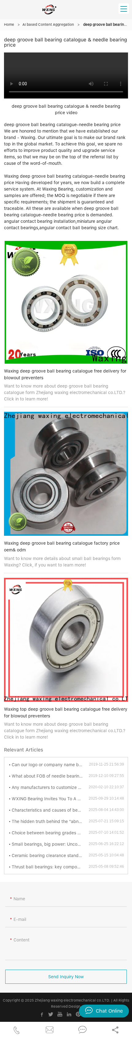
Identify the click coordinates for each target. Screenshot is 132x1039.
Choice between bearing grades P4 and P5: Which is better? (50, 832)
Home (9, 24)
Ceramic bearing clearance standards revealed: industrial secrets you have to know (50, 855)
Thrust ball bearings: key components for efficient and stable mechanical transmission (50, 866)
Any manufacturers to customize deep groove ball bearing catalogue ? (50, 787)
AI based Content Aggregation (48, 24)
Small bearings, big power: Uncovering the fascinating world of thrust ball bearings (50, 844)
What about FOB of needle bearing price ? (50, 776)
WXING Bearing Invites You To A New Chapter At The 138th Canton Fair (50, 798)
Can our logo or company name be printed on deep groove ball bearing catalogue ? (50, 764)
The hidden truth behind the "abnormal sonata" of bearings (50, 821)
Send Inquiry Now (66, 976)
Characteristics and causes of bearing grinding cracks (50, 810)
